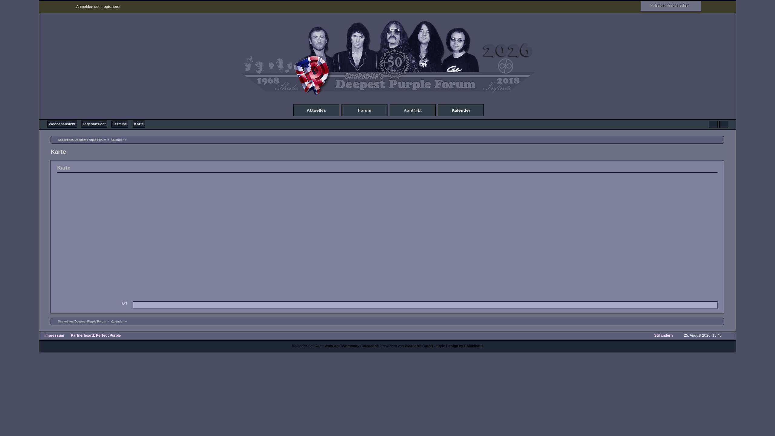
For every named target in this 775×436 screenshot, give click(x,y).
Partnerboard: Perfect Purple (96, 335)
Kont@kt (413, 110)
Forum (364, 110)
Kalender (461, 110)
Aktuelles (316, 110)
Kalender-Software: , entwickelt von (362, 346)
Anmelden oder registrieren (98, 7)
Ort (124, 303)
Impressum (54, 335)
